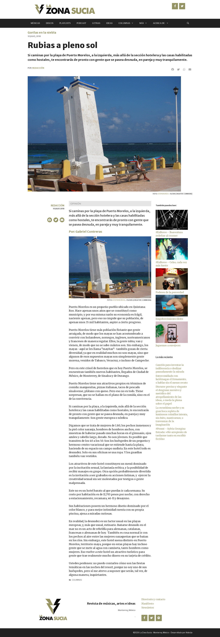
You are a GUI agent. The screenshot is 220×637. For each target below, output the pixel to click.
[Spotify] (159, 618)
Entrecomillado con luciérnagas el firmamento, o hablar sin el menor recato (172, 379)
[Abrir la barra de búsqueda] (188, 23)
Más (141, 23)
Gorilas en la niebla (42, 32)
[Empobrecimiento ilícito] (172, 315)
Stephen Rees (163, 194)
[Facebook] (175, 6)
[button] (172, 69)
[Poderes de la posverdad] (172, 288)
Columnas (124, 23)
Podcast (81, 23)
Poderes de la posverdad (170, 292)
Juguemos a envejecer (168, 345)
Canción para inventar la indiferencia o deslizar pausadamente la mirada (170, 368)
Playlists (65, 23)
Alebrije (189, 632)
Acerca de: (159, 23)
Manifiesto (147, 603)
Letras (96, 23)
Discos (49, 23)
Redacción (57, 205)
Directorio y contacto (153, 599)
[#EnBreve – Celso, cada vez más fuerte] (172, 258)
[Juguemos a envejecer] (172, 342)
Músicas (35, 23)
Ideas (109, 23)
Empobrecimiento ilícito (169, 318)
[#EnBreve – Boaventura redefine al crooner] (172, 229)
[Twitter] (182, 6)
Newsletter (147, 607)
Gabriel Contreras (89, 231)
